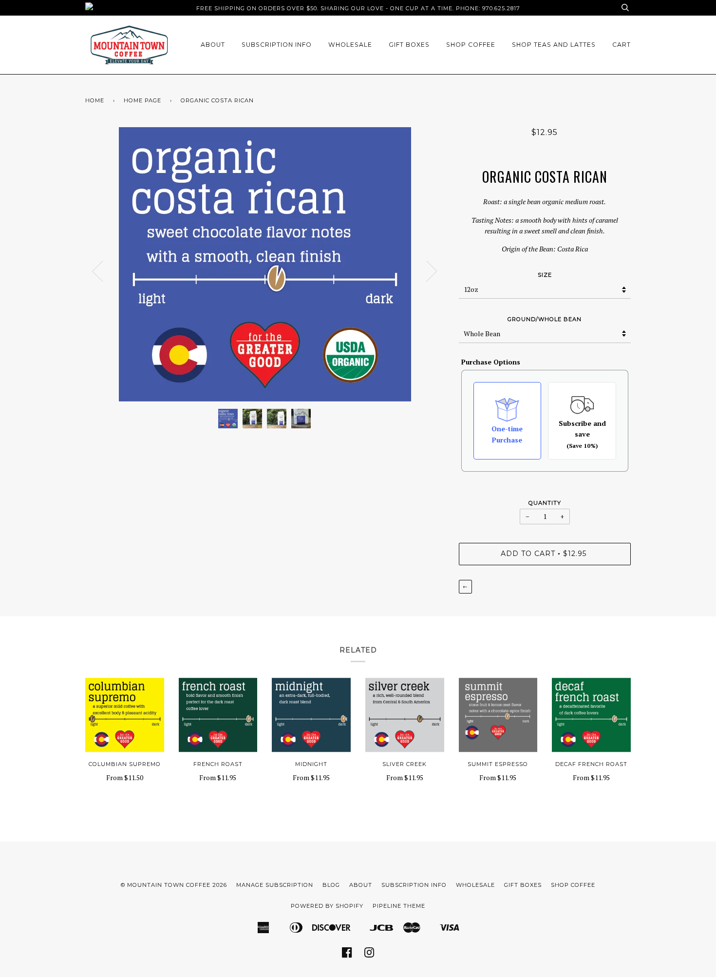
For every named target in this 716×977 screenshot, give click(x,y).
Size (545, 274)
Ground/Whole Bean (545, 319)
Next (432, 271)
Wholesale (350, 44)
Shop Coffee (470, 44)
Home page (142, 100)
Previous (97, 271)
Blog (331, 884)
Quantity (544, 502)
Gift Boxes (409, 44)
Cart (621, 44)
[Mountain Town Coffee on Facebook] (347, 955)
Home (94, 100)
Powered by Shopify (327, 905)
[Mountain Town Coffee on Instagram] (369, 955)
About (213, 44)
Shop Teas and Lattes (554, 44)
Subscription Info (277, 44)
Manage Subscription (274, 884)
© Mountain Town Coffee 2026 (174, 884)
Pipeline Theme (399, 905)
